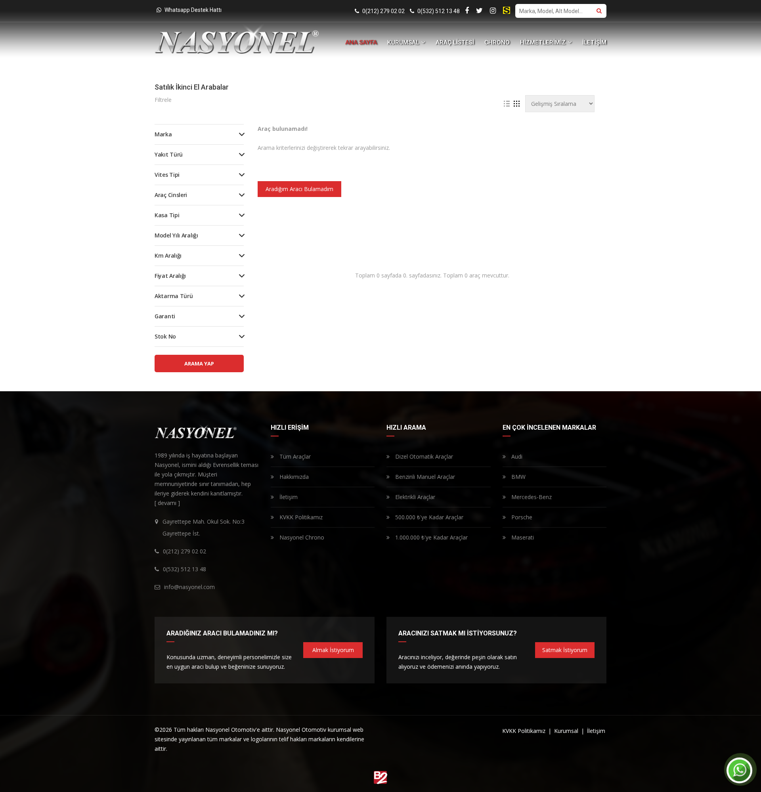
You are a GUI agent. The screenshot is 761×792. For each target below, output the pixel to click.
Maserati (522, 537)
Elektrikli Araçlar (414, 497)
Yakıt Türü (169, 154)
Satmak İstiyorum (564, 650)
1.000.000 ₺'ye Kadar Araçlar (431, 537)
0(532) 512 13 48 (438, 11)
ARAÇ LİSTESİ (455, 42)
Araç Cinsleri (171, 195)
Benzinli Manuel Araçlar (424, 476)
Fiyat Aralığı (170, 275)
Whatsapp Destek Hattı (192, 10)
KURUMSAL (404, 42)
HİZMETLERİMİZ (543, 42)
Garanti (165, 316)
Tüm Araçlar (294, 456)
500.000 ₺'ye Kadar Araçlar (428, 517)
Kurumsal (567, 731)
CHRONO (497, 42)
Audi (516, 456)
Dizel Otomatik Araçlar (423, 456)
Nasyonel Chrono (301, 537)
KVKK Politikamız (300, 517)
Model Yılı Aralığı (176, 235)
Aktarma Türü (174, 296)
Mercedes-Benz (531, 497)
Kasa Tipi (167, 215)
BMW (518, 476)
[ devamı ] (167, 503)
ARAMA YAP (199, 363)
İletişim (288, 497)
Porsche (521, 517)
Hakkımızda (293, 476)
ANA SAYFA (361, 42)
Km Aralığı (168, 255)
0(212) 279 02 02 (383, 11)
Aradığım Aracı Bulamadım (299, 189)
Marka (163, 134)
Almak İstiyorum (333, 650)
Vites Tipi (167, 174)
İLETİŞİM (594, 42)
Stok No (165, 336)
